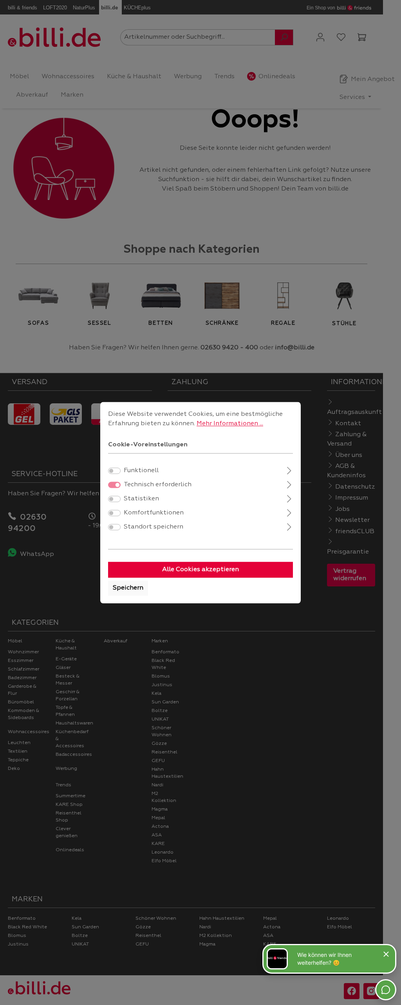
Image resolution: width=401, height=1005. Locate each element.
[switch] (114, 470)
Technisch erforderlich (157, 485)
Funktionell (141, 470)
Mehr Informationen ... (230, 424)
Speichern (128, 588)
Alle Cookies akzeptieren (200, 569)
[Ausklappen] (289, 469)
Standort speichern (153, 527)
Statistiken (141, 499)
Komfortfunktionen (154, 513)
